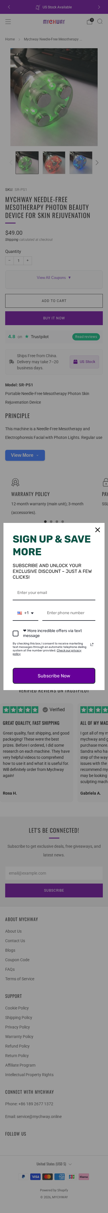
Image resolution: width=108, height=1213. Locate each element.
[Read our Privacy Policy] (91, 644)
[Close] (98, 530)
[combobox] (25, 613)
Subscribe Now (54, 676)
